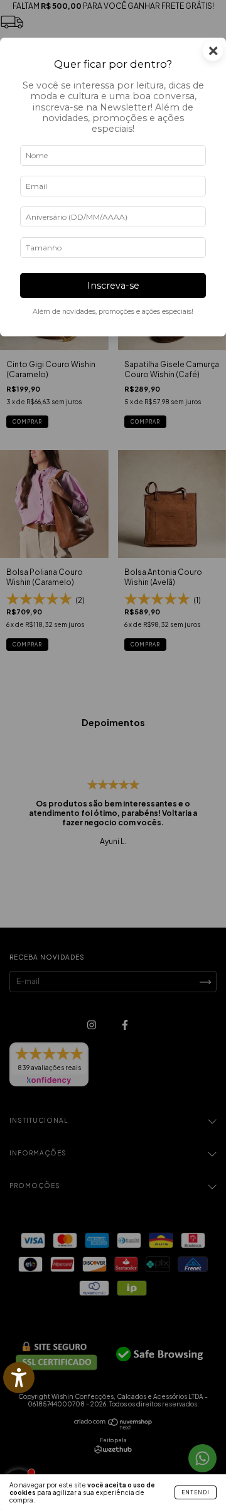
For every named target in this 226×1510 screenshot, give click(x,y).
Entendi (195, 1492)
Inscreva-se (113, 285)
